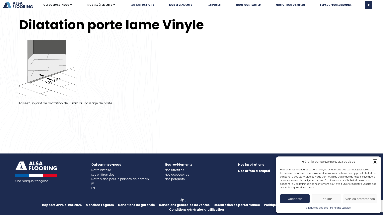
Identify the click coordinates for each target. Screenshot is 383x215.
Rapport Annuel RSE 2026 (62, 205)
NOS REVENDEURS (180, 5)
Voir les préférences (360, 199)
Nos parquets (175, 179)
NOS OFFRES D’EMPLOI (290, 5)
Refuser (326, 199)
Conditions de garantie (136, 205)
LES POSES (214, 5)
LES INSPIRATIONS (142, 5)
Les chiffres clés (103, 174)
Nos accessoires (177, 174)
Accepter (295, 199)
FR (368, 5)
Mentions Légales (340, 207)
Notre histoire (101, 170)
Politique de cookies (316, 207)
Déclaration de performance (237, 205)
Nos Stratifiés (174, 170)
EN (93, 188)
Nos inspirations (251, 164)
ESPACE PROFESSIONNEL (335, 5)
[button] (375, 162)
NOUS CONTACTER (248, 5)
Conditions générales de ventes (184, 205)
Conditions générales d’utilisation (196, 209)
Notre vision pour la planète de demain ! (120, 179)
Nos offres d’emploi (254, 171)
